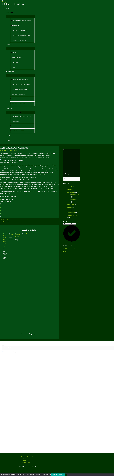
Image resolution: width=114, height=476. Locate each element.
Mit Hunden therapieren (13, 3)
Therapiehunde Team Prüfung (19, 30)
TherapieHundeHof (72, 215)
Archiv (65, 221)
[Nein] (66, 475)
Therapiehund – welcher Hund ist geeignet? (23, 99)
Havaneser (74, 199)
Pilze (68, 210)
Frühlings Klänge (17, 240)
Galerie (8, 135)
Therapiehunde (10, 71)
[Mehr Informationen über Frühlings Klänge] (17, 236)
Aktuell (8, 8)
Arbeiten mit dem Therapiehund (20, 79)
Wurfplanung (15, 121)
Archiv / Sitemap (26, 462)
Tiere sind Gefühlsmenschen (19, 89)
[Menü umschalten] (20, 16)
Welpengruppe (15, 25)
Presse (13, 67)
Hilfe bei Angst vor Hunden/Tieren (21, 35)
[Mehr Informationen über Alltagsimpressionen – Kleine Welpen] (5, 248)
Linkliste (24, 458)
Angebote (69, 186)
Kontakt (8, 140)
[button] (12, 13)
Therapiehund (71, 212)
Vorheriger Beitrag (5, 219)
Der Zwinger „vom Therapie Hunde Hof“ (22, 116)
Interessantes (70, 204)
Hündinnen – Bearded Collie (19, 126)
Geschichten (70, 189)
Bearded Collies (75, 194)
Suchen (4, 345)
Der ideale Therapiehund (18, 94)
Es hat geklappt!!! (11, 239)
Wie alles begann (16, 57)
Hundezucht (9, 108)
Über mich (14, 52)
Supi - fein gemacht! (58, 474)
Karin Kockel (9, 44)
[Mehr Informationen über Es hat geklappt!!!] (11, 234)
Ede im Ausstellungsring (28, 334)
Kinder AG (70, 207)
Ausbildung (15, 62)
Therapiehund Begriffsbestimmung (21, 84)
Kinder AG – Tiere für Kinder (19, 40)
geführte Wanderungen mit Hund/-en (22, 20)
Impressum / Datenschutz (27, 456)
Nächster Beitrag (5, 221)
